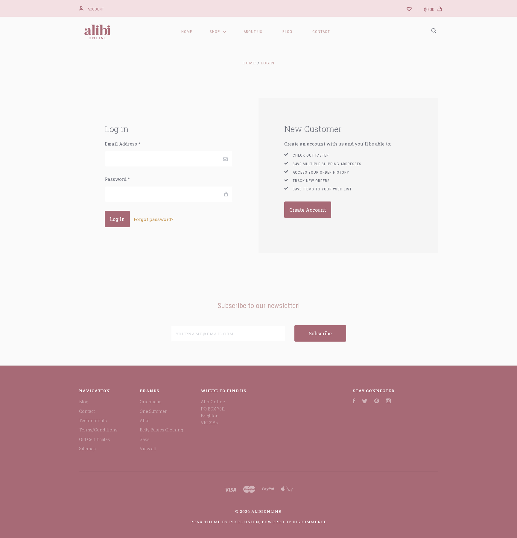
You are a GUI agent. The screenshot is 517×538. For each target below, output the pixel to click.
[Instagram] (388, 401)
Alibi (145, 420)
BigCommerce (310, 522)
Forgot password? (153, 219)
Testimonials (93, 420)
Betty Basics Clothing (161, 430)
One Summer (153, 411)
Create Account (307, 210)
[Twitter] (364, 401)
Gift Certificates (94, 439)
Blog (287, 31)
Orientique (150, 401)
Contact (321, 31)
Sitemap (87, 448)
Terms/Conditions (98, 430)
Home (186, 31)
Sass (145, 439)
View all (148, 448)
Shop (215, 31)
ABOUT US (253, 31)
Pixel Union (244, 522)
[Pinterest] (376, 401)
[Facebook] (354, 401)
